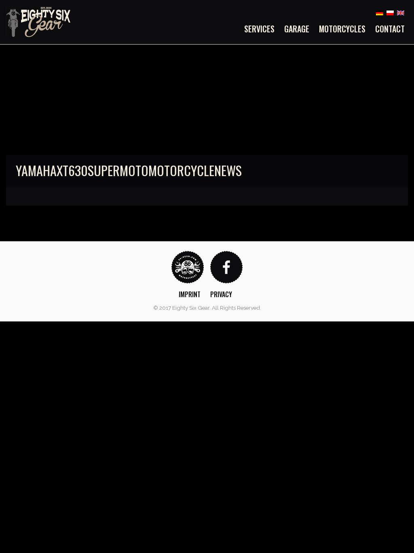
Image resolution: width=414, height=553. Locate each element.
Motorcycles (342, 29)
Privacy (221, 294)
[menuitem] (261, 29)
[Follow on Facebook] (226, 266)
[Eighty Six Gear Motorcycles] (38, 22)
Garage (296, 29)
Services (259, 29)
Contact (390, 29)
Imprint (190, 294)
